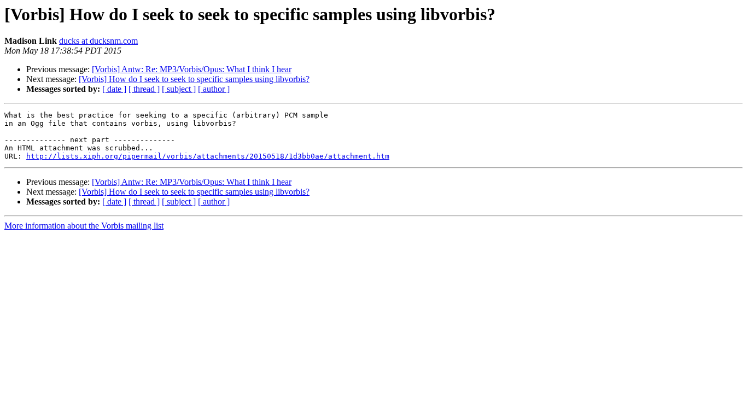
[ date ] (114, 89)
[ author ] (214, 89)
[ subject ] (179, 89)
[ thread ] (144, 89)
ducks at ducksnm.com (98, 40)
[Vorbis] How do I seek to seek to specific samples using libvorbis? (194, 79)
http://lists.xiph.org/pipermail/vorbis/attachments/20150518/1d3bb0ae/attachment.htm (207, 156)
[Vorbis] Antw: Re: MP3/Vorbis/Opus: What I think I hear (191, 69)
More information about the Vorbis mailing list (84, 225)
